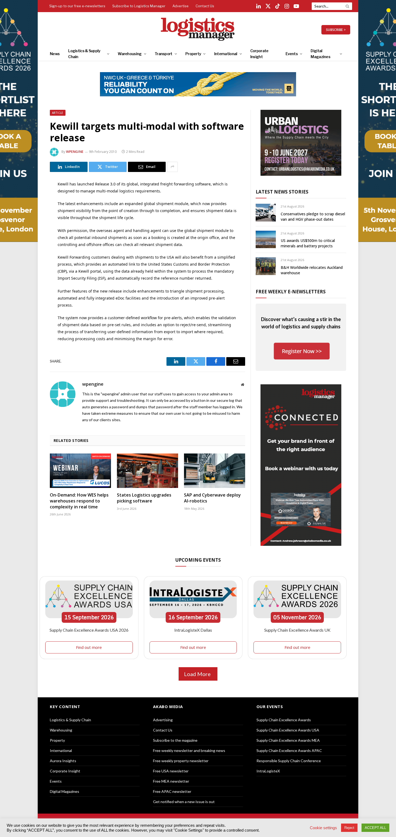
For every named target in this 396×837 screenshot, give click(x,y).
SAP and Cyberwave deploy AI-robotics (212, 498)
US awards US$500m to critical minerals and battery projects (308, 243)
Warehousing (129, 53)
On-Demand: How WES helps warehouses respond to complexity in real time (79, 501)
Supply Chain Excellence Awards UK (297, 629)
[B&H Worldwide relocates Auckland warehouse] (266, 266)
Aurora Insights (63, 760)
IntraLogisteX (268, 771)
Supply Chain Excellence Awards (283, 720)
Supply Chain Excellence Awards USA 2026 (89, 629)
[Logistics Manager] (198, 29)
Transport (163, 53)
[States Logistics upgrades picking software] (147, 470)
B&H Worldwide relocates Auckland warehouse (312, 270)
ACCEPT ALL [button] (375, 828)
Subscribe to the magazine (175, 740)
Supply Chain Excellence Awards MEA (288, 740)
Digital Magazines (320, 53)
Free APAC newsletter (172, 791)
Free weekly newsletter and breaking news (189, 750)
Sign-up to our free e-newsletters (77, 6)
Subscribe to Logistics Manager (138, 6)
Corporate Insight (259, 53)
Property (193, 53)
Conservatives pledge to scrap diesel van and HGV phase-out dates (313, 216)
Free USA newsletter (171, 771)
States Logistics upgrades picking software (144, 498)
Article (57, 113)
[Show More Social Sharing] (172, 167)
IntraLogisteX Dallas (193, 629)
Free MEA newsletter (171, 781)
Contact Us (205, 6)
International (225, 53)
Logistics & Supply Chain (84, 53)
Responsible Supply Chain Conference (288, 760)
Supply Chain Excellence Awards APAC (289, 750)
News (55, 53)
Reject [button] (349, 828)
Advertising (163, 720)
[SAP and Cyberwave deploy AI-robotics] (214, 470)
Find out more (89, 647)
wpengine (75, 151)
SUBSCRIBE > (336, 29)
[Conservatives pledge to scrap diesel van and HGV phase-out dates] (266, 212)
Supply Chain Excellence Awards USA (287, 730)
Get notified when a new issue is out (184, 801)
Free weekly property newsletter (181, 760)
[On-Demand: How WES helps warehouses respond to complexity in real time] (80, 470)
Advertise (180, 6)
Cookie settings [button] (323, 828)
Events (292, 53)
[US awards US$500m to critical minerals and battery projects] (266, 239)
